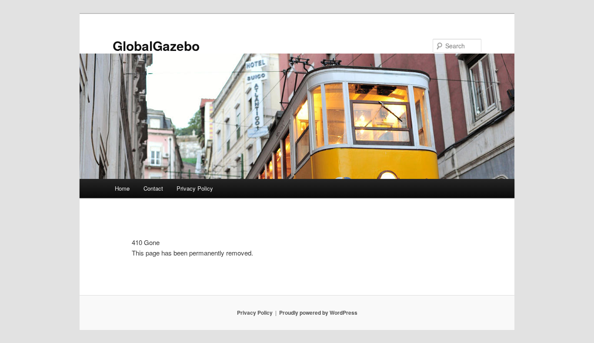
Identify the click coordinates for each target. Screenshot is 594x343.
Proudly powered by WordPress (318, 312)
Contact (153, 188)
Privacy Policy (195, 188)
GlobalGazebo (156, 45)
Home (122, 188)
